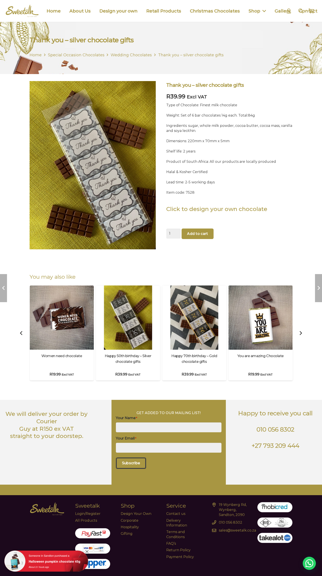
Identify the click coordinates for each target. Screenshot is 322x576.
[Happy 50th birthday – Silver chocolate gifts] (128, 288)
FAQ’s (171, 543)
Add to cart (197, 234)
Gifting (127, 534)
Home (36, 55)
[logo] (22, 11)
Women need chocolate (61, 356)
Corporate (129, 520)
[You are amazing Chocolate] (260, 288)
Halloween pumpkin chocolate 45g (54, 561)
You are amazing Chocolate (260, 356)
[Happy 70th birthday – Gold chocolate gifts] (194, 288)
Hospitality (130, 527)
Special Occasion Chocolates (76, 55)
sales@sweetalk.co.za (237, 530)
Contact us (175, 514)
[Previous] (21, 332)
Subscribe (131, 463)
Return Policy (178, 550)
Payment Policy (180, 557)
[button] (309, 563)
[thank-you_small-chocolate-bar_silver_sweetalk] (93, 170)
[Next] (301, 332)
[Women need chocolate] (62, 288)
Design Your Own (136, 514)
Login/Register (88, 514)
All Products (86, 520)
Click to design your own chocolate (217, 209)
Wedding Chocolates (131, 55)
